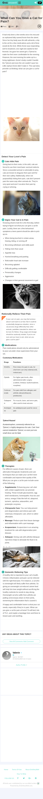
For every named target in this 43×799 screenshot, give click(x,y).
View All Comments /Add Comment (21, 641)
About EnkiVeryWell (32, 769)
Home (6, 769)
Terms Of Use (17, 769)
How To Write (21, 774)
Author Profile (21, 665)
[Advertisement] (21, 95)
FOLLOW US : (10, 778)
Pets (4, 26)
